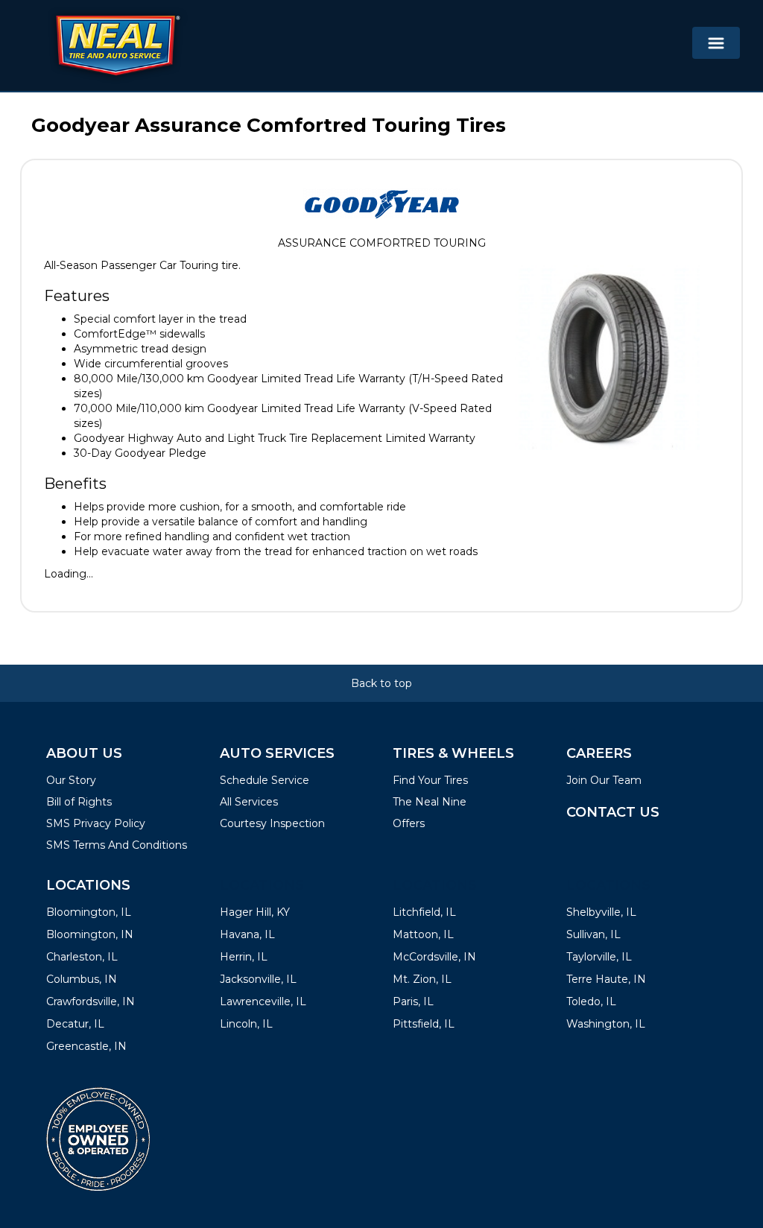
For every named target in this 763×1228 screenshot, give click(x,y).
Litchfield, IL (424, 912)
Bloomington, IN (89, 934)
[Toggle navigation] (716, 43)
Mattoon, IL (423, 934)
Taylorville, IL (599, 956)
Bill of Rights (79, 801)
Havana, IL (247, 934)
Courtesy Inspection (272, 823)
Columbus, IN (81, 979)
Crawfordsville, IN (90, 1001)
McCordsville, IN (434, 956)
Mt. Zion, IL (422, 979)
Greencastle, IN (86, 1046)
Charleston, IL (82, 956)
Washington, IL (605, 1024)
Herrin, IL (243, 956)
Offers (409, 823)
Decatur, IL (75, 1024)
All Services (249, 801)
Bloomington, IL (88, 912)
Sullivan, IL (593, 934)
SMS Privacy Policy (95, 823)
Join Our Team (604, 780)
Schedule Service (264, 780)
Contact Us (612, 812)
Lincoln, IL (246, 1024)
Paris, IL (413, 1001)
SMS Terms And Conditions (116, 845)
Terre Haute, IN (606, 979)
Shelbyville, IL (601, 912)
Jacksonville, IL (258, 979)
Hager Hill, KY (255, 912)
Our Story (71, 780)
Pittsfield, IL (424, 1024)
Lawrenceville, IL (263, 1001)
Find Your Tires (430, 780)
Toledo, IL (591, 1001)
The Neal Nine (429, 801)
